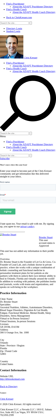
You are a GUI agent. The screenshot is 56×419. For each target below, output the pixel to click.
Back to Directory (9, 386)
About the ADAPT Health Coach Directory (33, 12)
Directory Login (14, 28)
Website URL (7, 376)
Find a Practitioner (15, 3)
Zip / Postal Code (8, 351)
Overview (5, 259)
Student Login (13, 31)
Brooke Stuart (46, 237)
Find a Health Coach (16, 9)
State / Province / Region (12, 345)
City (2, 340)
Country (4, 361)
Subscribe (5, 158)
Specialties (5, 304)
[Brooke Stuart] (8, 234)
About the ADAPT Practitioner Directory (32, 6)
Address (4, 329)
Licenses (4, 324)
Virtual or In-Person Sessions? (15, 318)
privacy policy (27, 226)
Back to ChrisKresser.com (19, 17)
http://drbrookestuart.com (12, 379)
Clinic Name (6, 299)
